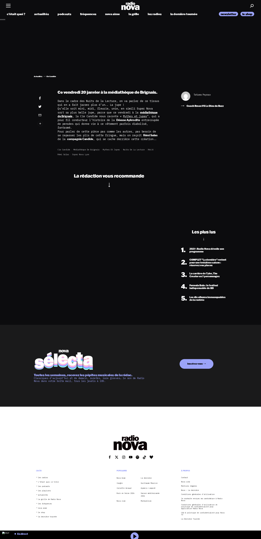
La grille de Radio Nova (49, 499)
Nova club (121, 501)
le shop (247, 14)
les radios (154, 14)
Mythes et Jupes (111, 149)
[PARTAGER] (44, 106)
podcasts (64, 14)
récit (151, 149)
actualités (41, 14)
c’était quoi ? (16, 14)
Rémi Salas (63, 154)
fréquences (88, 14)
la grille (134, 14)
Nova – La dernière (190, 490)
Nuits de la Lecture (134, 149)
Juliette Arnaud (124, 488)
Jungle (119, 483)
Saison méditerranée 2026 (150, 494)
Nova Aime (121, 478)
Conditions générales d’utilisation (197, 494)
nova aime (112, 14)
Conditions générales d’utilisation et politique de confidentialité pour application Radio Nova (199, 507)
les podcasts (44, 486)
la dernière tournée (183, 14)
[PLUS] (44, 123)
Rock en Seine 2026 (125, 493)
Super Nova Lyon (80, 154)
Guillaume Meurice (149, 483)
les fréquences (45, 504)
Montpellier (146, 501)
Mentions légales (189, 486)
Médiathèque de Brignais (86, 149)
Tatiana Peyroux (202, 95)
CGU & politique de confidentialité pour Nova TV (202, 514)
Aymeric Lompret (148, 488)
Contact (184, 478)
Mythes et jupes (135, 116)
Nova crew (185, 482)
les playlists (44, 491)
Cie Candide (64, 149)
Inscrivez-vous (195, 363)
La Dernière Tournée (190, 519)
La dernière (146, 478)
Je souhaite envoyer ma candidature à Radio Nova (201, 500)
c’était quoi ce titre (48, 482)
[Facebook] (44, 98)
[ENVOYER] (44, 115)
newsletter (228, 14)
